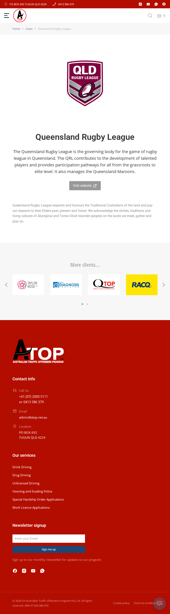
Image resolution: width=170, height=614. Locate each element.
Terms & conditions (146, 603)
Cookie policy (121, 603)
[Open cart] (159, 15)
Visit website (82, 186)
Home (16, 29)
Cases (29, 29)
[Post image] (28, 284)
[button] (6, 285)
